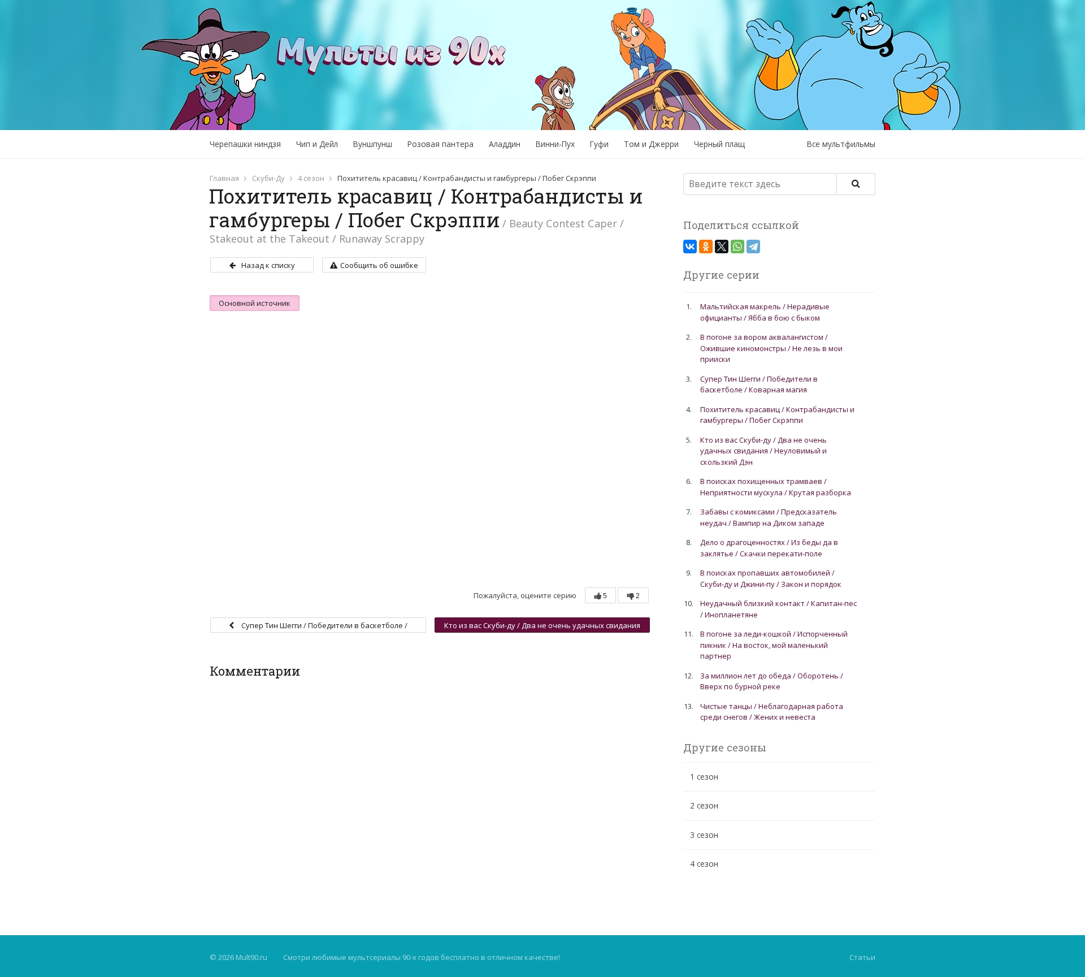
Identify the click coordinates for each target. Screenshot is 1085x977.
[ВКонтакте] (690, 246)
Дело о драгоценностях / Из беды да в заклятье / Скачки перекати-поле (769, 548)
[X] (721, 246)
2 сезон (704, 805)
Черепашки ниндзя (245, 144)
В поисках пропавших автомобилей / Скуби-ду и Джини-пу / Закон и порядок (770, 578)
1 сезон (704, 776)
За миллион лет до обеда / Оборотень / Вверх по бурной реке (771, 681)
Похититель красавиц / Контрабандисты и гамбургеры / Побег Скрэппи (777, 415)
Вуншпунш (372, 144)
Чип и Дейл (317, 144)
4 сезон (311, 178)
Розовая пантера (440, 144)
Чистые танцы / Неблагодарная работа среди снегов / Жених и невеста (771, 712)
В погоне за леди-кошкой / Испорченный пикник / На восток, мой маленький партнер (774, 645)
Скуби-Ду (268, 178)
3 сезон (704, 834)
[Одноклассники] (706, 246)
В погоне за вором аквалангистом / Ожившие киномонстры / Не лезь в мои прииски (771, 348)
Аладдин (504, 144)
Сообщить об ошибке (379, 265)
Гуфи (599, 144)
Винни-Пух (555, 144)
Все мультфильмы (841, 144)
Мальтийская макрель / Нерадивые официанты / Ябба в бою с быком (765, 312)
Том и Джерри (651, 144)
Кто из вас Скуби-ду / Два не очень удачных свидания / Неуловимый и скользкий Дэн (542, 626)
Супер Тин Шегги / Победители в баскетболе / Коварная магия (323, 626)
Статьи (862, 957)
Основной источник (254, 303)
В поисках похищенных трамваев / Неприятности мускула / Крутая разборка (775, 487)
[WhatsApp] (737, 246)
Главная (224, 178)
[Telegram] (753, 246)
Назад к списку (268, 265)
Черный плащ (719, 144)
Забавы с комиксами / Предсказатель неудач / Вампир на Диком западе (768, 517)
